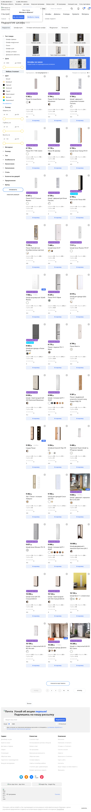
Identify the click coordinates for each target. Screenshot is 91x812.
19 (68, 690)
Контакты (61, 763)
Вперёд (79, 690)
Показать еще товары (58, 683)
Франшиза (61, 770)
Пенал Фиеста (75, 346)
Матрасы (85, 14)
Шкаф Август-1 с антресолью (80, 596)
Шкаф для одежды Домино (57, 648)
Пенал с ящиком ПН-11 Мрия (56, 348)
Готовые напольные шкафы (36, 28)
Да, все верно (18, 17)
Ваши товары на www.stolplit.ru (67, 767)
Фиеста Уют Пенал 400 (77, 200)
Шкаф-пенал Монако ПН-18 (35, 547)
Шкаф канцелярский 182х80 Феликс (35, 299)
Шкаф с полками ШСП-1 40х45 (56, 548)
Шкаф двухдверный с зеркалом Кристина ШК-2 (79, 547)
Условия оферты (35, 760)
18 (64, 690)
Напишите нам (72, 4)
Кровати (75, 14)
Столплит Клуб (34, 739)
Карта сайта (61, 760)
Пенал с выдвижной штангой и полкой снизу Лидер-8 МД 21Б (78, 399)
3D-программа (61, 4)
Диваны (57, 14)
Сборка (3, 749)
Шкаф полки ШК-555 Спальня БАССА (33, 598)
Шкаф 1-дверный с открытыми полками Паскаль (77, 101)
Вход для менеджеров (7, 763)
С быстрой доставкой (9, 14)
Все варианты (7, 103)
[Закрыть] (40, 8)
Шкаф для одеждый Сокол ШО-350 (57, 498)
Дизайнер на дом (6, 739)
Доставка (26, 4)
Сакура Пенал (30, 448)
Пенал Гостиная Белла (33, 99)
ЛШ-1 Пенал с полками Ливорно (34, 498)
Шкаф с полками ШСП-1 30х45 (56, 399)
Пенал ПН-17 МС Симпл (34, 151)
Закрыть (84, 808)
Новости (60, 753)
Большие (65, 28)
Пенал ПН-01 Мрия (54, 297)
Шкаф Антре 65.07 (54, 248)
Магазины (18, 4)
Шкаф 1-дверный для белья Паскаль (57, 199)
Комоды (66, 14)
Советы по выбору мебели (38, 763)
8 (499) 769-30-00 (21, 2)
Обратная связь (6, 756)
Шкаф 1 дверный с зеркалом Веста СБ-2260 (80, 499)
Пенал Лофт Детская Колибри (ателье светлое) (35, 249)
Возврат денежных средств (38, 770)
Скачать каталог (63, 749)
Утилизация (4, 753)
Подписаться (60, 719)
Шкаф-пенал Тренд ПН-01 (79, 151)
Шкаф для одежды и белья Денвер (35, 349)
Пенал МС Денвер (54, 151)
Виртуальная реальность (37, 753)
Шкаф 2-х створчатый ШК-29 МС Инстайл (36, 647)
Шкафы (48, 14)
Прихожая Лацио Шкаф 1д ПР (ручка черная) (79, 449)
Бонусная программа (37, 4)
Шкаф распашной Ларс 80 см (57, 449)
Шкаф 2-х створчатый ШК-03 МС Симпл (80, 647)
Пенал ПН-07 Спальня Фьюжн (33, 199)
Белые (29, 703)
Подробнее (60, 809)
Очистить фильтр (13, 194)
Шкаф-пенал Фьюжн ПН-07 (79, 248)
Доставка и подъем (7, 746)
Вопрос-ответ (50, 4)
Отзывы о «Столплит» (64, 746)
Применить (13, 189)
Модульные (54, 28)
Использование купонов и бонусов (40, 743)
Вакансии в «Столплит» (65, 756)
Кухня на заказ (5, 743)
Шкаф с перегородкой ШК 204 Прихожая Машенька (35, 399)
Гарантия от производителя (9, 760)
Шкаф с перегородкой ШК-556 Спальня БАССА (56, 598)
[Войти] (78, 9)
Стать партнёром (84, 4)
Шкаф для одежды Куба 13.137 (78, 298)
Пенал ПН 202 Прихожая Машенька (56, 100)
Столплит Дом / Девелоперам (39, 767)
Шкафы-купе (18, 28)
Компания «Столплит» (65, 743)
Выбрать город (33, 17)
